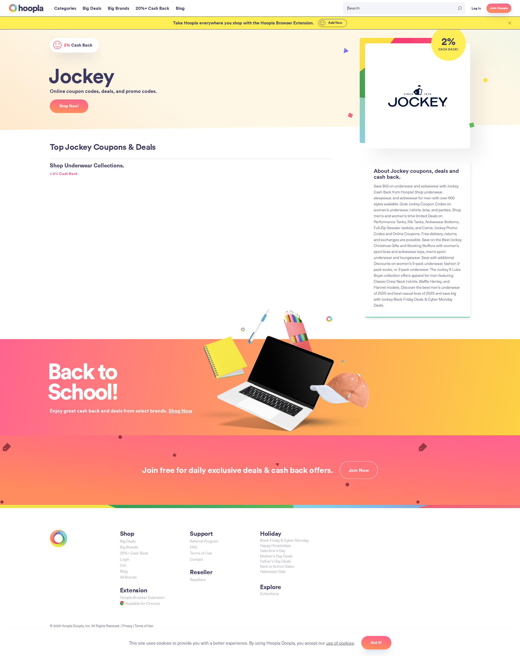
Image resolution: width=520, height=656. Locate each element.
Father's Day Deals (275, 561)
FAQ (193, 547)
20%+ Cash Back (134, 553)
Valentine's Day (272, 550)
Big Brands (129, 547)
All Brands (128, 577)
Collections (269, 593)
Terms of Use (201, 553)
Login (124, 559)
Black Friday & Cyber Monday (284, 540)
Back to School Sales (277, 566)
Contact (196, 559)
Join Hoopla (499, 8)
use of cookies (340, 642)
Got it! (376, 642)
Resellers (198, 579)
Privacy (127, 625)
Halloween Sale (273, 571)
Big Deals (128, 541)
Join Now (359, 470)
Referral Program (204, 541)
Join (123, 565)
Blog (124, 571)
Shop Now (180, 410)
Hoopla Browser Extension (142, 597)
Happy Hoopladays (275, 545)
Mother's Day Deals (276, 555)
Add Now (334, 22)
